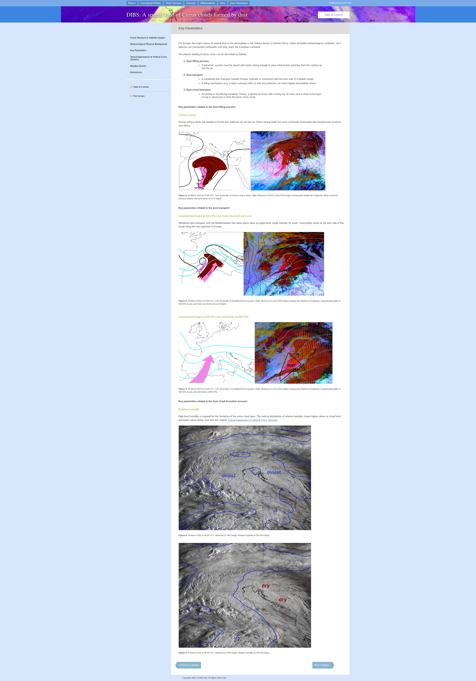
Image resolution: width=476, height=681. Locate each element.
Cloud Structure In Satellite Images (147, 37)
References (136, 72)
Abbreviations (207, 3)
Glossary (191, 3)
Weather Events (138, 66)
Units (222, 3)
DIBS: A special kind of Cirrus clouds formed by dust (186, 14)
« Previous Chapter (188, 665)
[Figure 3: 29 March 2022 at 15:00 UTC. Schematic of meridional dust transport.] (216, 382)
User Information (239, 3)
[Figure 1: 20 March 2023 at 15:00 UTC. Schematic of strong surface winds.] (214, 189)
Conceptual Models (150, 3)
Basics (132, 3)
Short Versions (173, 3)
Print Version (138, 96)
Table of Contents (333, 14)
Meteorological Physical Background (148, 44)
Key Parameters (138, 50)
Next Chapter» (322, 665)
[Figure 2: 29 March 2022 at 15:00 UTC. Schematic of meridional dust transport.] (211, 283)
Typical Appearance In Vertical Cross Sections (148, 58)
